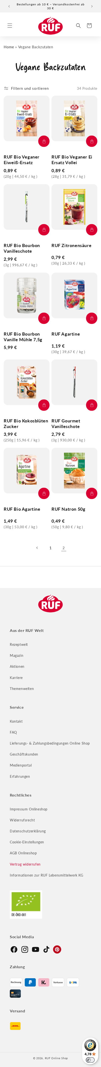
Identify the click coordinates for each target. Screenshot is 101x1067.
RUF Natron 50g (68, 509)
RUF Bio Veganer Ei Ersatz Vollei (71, 159)
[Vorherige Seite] (37, 547)
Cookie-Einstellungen (27, 842)
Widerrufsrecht (22, 820)
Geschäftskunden (24, 754)
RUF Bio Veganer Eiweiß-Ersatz (21, 159)
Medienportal (21, 765)
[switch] (90, 1060)
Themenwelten (22, 689)
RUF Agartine (65, 334)
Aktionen (17, 666)
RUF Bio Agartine (22, 509)
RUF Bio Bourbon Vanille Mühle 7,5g (23, 336)
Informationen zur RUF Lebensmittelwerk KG (46, 875)
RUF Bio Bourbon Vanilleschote (22, 248)
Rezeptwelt (19, 644)
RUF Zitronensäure (71, 245)
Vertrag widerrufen (25, 864)
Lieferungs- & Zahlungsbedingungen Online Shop (50, 743)
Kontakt (16, 721)
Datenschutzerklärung (28, 831)
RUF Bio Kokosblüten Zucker (26, 423)
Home (9, 47)
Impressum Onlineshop (29, 809)
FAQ (13, 732)
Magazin (16, 655)
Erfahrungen (20, 776)
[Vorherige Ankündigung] (9, 6)
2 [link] (64, 548)
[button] (9, 25)
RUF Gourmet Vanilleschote (65, 423)
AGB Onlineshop (23, 853)
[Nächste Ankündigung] (92, 6)
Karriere (16, 678)
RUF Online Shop (56, 1058)
